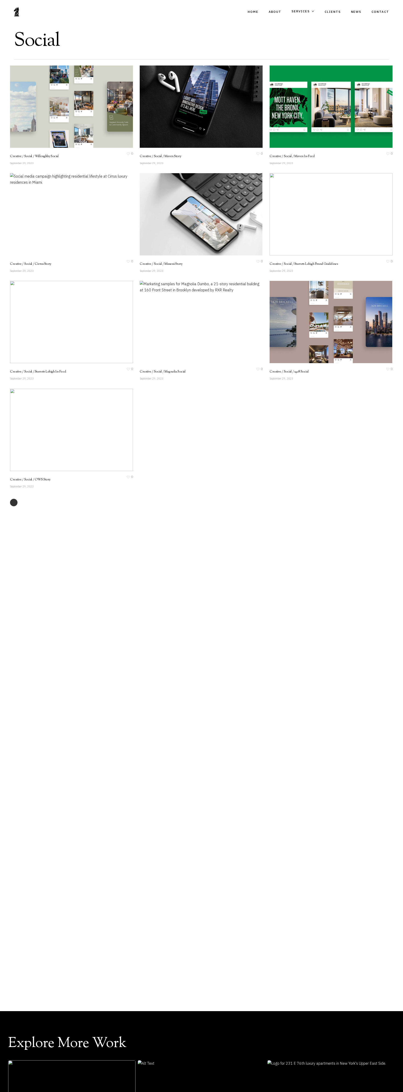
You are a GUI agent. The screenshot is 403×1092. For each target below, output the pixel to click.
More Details (84, 102)
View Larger (58, 102)
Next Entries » (13, 502)
